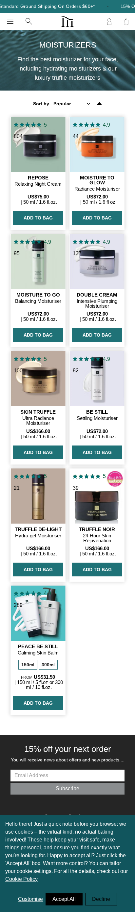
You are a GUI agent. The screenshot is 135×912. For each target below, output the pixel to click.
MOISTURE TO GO (38, 294)
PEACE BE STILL (38, 646)
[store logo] (67, 21)
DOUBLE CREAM (97, 294)
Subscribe (67, 788)
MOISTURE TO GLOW (97, 180)
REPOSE (38, 177)
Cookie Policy (21, 879)
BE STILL (97, 411)
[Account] (109, 21)
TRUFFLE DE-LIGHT (38, 529)
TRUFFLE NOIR (97, 529)
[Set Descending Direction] (99, 103)
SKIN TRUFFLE (38, 411)
